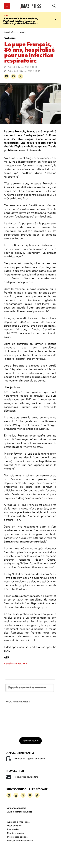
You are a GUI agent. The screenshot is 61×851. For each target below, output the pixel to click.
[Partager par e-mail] (6, 76)
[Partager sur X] (20, 76)
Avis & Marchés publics (19, 812)
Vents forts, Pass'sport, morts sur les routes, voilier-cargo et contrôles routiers (20, 21)
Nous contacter (14, 826)
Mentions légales (15, 833)
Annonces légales (16, 808)
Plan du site (13, 830)
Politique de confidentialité (20, 841)
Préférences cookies (17, 837)
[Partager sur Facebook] (13, 76)
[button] (7, 6)
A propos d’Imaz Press (18, 822)
